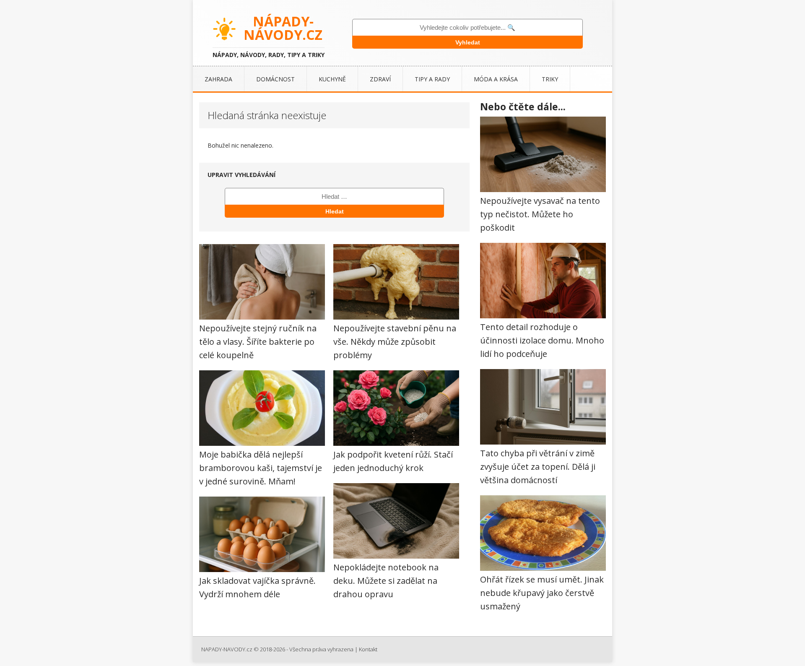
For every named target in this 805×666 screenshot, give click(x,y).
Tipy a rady (432, 79)
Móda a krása (496, 79)
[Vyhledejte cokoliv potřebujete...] (467, 27)
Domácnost (275, 79)
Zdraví (380, 79)
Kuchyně (332, 79)
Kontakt (368, 649)
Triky (550, 79)
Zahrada (218, 79)
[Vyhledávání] (334, 196)
